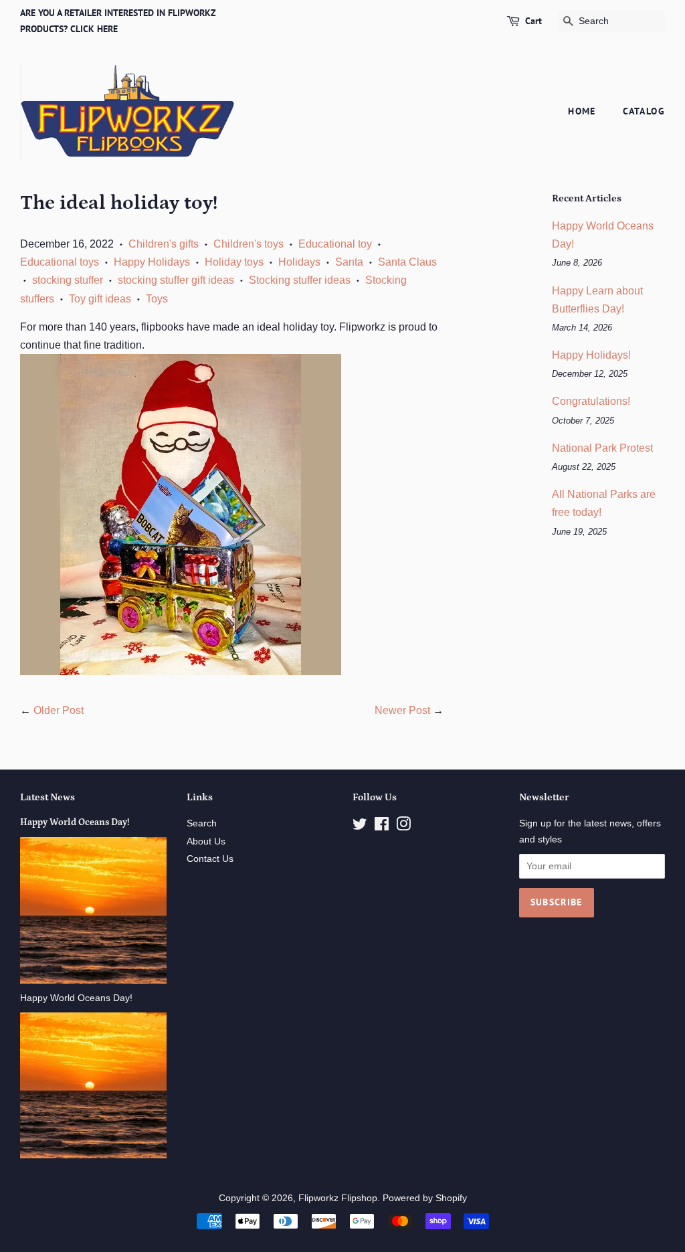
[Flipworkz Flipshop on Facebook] (381, 827)
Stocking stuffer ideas (300, 280)
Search (202, 823)
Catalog (644, 111)
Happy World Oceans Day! (74, 822)
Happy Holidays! (591, 355)
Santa (349, 262)
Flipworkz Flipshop (337, 1198)
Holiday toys (234, 262)
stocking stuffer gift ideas (176, 280)
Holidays (299, 262)
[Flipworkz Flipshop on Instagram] (403, 827)
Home (582, 111)
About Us (206, 841)
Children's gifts (163, 244)
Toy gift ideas (100, 298)
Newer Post (402, 710)
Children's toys (248, 244)
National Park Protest (602, 448)
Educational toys (59, 262)
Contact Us (210, 859)
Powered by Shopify (425, 1198)
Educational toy (335, 244)
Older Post (58, 710)
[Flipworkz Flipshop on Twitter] (360, 827)
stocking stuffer (67, 280)
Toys (157, 298)
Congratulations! (591, 401)
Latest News (47, 797)
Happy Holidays (152, 262)
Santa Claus (407, 262)
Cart (533, 21)
